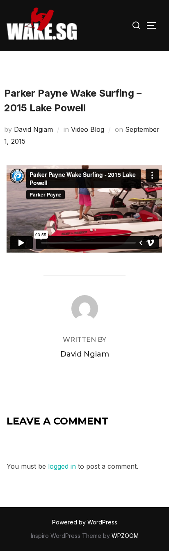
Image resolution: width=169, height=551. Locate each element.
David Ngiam (33, 129)
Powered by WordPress (84, 522)
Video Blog (87, 129)
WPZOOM (125, 535)
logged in (62, 466)
